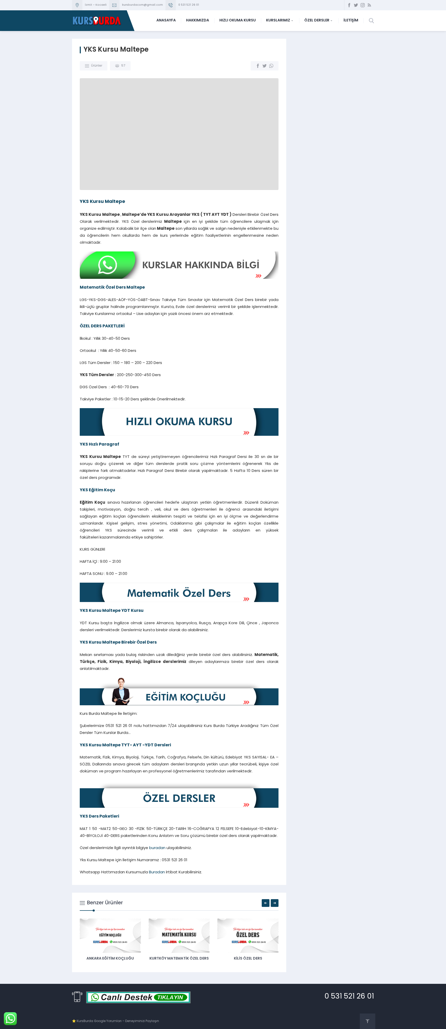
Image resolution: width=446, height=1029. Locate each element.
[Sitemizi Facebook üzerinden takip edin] (349, 5)
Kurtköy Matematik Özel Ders (179, 959)
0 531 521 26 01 (188, 5)
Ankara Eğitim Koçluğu (110, 959)
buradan (157, 848)
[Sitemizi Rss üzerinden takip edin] (369, 5)
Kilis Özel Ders (248, 959)
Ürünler (96, 65)
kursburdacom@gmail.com (142, 5)
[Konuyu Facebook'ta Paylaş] (258, 66)
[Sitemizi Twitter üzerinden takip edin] (356, 5)
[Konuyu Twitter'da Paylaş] (264, 66)
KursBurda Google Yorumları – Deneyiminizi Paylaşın (118, 1021)
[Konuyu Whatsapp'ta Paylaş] (271, 66)
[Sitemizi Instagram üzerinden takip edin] (363, 5)
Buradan (157, 872)
